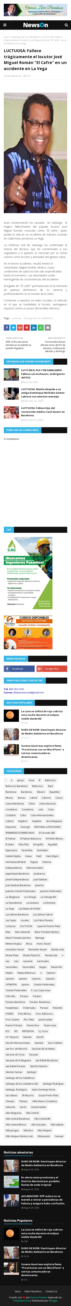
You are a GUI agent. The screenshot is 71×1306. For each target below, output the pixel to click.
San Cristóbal (55, 1042)
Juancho (39, 885)
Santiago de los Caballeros (25, 37)
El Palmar (11, 838)
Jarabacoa (39, 873)
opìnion (23, 978)
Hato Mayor (52, 856)
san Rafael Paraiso (15, 1066)
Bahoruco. (37, 786)
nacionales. (12, 967)
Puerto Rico (33, 1025)
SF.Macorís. (28, 1095)
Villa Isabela (57, 1124)
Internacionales (35, 867)
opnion (25, 984)
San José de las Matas (43, 1048)
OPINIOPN (11, 984)
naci (16, 961)
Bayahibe (55, 792)
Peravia (44, 1007)
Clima (32, 803)
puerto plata (45, 1019)
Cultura (9, 821)
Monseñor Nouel (38, 949)
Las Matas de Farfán (29, 908)
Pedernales (29, 1007)
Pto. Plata (29, 1019)
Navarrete (56, 967)
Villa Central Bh (42, 1118)
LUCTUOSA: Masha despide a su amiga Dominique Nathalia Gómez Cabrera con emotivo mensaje (43, 392)
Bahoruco (50, 780)
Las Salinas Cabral (42, 914)
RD (16, 1031)
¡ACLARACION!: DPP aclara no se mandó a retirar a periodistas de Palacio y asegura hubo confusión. (43, 1199)
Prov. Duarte (12, 1019)
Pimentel (57, 1007)
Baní (50, 786)
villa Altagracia (13, 1113)
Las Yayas (11, 920)
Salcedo (27, 1037)
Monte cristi (57, 949)
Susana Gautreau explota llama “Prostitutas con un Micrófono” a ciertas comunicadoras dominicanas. (42, 751)
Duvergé (25, 827)
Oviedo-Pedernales (16, 990)
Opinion (51, 972)
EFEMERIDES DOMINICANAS (20, 832)
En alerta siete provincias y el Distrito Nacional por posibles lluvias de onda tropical (40, 1181)
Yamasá (59, 1136)
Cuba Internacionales (42, 815)
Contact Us (51, 1291)
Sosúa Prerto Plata (48, 1095)
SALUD (40, 1037)
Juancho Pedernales (50, 891)
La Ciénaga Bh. (48, 897)
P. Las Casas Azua (40, 990)
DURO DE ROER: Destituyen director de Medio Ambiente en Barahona (43, 731)
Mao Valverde (22, 932)
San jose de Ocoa (15, 1054)
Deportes (11, 827)
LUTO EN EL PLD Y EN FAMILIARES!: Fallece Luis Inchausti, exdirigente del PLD (43, 373)
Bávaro (41, 792)
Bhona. (9, 797)
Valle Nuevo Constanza (44, 1101)
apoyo (20, 780)
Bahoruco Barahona (16, 786)
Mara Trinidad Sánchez (47, 932)
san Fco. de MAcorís (16, 1048)
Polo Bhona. (24, 1013)
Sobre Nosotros (33, 1291)
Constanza (11, 809)
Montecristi (51, 955)
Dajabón (36, 821)
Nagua (42, 967)
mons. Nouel (43, 943)
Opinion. (36, 978)
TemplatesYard (21, 1300)
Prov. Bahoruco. (44, 1013)
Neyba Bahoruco (26, 972)
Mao (8, 932)
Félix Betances (14, 76)
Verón (23, 1107)
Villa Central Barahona (18, 1118)
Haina (28, 856)
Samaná (39, 1042)
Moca (29, 943)
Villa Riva (28, 1130)
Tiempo (23, 1101)
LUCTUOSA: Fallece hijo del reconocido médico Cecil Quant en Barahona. (43, 411)
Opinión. (50, 978)
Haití (38, 856)
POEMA (9, 1013)
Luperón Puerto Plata (48, 926)
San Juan (33, 1054)
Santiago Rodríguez (53, 1083)
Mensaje (39, 937)
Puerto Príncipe (14, 1025)
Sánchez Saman (14, 1072)
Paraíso (37, 996)
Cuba (23, 815)
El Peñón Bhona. (54, 838)
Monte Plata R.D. (32, 955)
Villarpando (43, 1136)
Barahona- (26, 792)
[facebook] (19, 669)
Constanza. (28, 809)
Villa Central (32, 1113)
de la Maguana (54, 821)
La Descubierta (14, 902)
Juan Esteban (40, 879)
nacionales (43, 961)
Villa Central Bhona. (16, 1124)
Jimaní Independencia (17, 879)
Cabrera (46, 797)
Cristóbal (11, 815)
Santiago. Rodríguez (16, 1089)
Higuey (34, 862)
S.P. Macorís (12, 1037)
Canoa (58, 797)
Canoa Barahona (15, 803)
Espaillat (52, 844)
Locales (25, 920)
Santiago (31, 1072)
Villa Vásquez (44, 1130)
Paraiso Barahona (15, 1002)
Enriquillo (38, 844)
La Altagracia (13, 897)
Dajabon (22, 821)
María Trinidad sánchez (18, 937)
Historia (46, 862)
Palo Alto (10, 996)
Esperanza (11, 850)
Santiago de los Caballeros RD (22, 1083)
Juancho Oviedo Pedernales (20, 891)
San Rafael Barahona (47, 1060)
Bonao (21, 797)
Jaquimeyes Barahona (17, 873)
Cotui (51, 809)
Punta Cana (50, 1025)
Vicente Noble (38, 1107)
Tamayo (10, 1101)
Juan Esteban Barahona (18, 885)
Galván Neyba (13, 856)
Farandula (27, 850)
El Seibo (10, 844)
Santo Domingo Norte (43, 1089)
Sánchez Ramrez (39, 1066)
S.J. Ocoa (43, 1031)
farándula (42, 850)
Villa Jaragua (12, 1130)
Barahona (11, 792)
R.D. (8, 1031)
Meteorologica (13, 943)
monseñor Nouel (15, 949)
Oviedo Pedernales (44, 984)
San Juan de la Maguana (18, 1060)
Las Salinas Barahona (17, 914)
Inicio (6, 37)
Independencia (14, 867)
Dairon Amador (39, 1297)
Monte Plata (12, 955)
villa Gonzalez (38, 1124)
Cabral (33, 797)
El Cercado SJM (47, 832)
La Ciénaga (30, 897)
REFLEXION (28, 1031)
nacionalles (29, 967)
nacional (27, 961)
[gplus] (52, 669)
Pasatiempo (12, 1007)
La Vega (10, 908)
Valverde (10, 1107)
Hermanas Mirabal (16, 862)
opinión (10, 978)
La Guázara (33, 902)
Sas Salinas (11, 1095)
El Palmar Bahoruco (30, 838)
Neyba (9, 972)
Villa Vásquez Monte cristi (19, 1136)
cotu (40, 809)
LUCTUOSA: (26, 926)
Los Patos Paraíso (43, 920)
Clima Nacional (47, 803)
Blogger (53, 1300)
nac (7, 961)
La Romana (49, 902)
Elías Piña (24, 844)
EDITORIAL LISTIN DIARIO (47, 827)
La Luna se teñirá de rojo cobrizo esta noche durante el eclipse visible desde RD (42, 715)
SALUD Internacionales (18, 1042)
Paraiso (24, 996)
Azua (31, 780)
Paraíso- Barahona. (40, 1002)
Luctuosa (16, 318)
